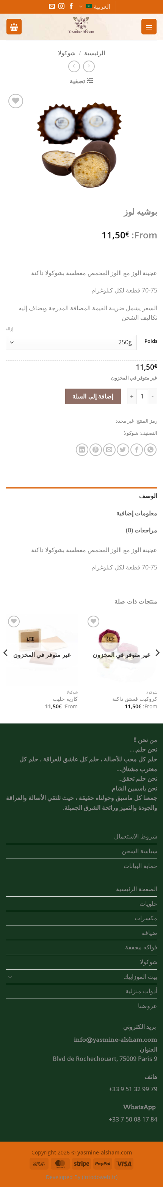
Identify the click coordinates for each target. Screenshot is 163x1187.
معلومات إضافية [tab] (136, 513)
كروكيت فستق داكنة (134, 698)
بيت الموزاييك (140, 976)
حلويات (148, 903)
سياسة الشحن (139, 851)
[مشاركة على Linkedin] (82, 449)
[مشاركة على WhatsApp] (150, 449)
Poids (150, 341)
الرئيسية (94, 53)
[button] (149, 26)
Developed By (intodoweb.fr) (82, 1177)
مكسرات (146, 918)
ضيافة (149, 933)
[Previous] (156, 668)
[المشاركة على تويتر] (123, 449)
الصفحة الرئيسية (136, 889)
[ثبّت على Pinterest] (95, 449)
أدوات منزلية (141, 991)
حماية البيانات (140, 866)
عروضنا (147, 1006)
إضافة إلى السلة (92, 396)
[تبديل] (10, 976)
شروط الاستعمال (135, 836)
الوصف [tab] (148, 496)
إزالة (9, 328)
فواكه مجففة (141, 947)
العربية (102, 6)
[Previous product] (74, 66)
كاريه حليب (65, 698)
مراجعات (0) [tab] (141, 530)
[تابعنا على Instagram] (61, 6)
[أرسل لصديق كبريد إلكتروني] (109, 449)
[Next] (6, 668)
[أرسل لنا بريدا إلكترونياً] (52, 6)
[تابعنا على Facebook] (71, 6)
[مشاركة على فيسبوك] (136, 449)
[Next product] (89, 66)
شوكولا (66, 53)
